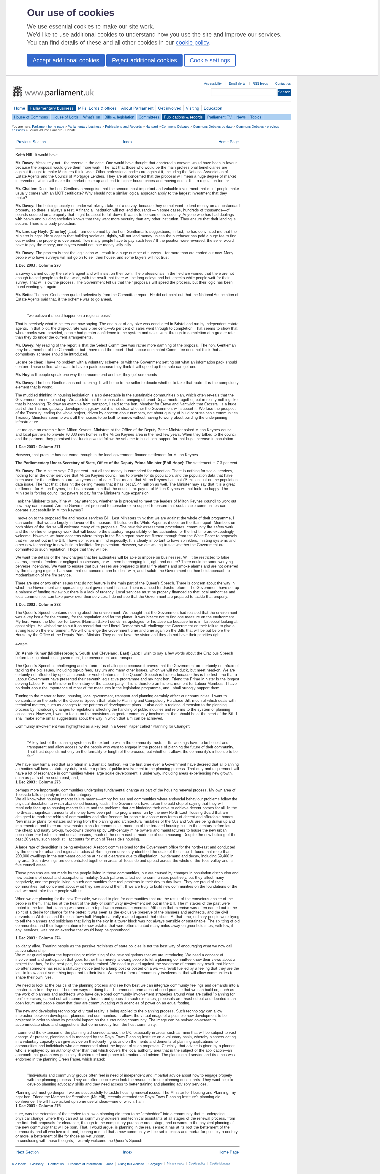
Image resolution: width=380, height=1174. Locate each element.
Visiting (192, 108)
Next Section (27, 1152)
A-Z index (19, 1164)
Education (213, 108)
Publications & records (183, 117)
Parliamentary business (52, 108)
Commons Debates (175, 126)
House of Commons (31, 117)
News (241, 117)
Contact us (283, 83)
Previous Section (31, 142)
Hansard (151, 126)
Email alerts (237, 83)
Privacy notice (175, 1163)
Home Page (228, 142)
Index (127, 142)
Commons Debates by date (212, 126)
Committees (149, 117)
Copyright (155, 1164)
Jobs (109, 1164)
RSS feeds (260, 83)
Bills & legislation (119, 117)
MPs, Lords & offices (97, 108)
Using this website (131, 1164)
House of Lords (66, 117)
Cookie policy (197, 1163)
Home (19, 108)
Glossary (37, 1164)
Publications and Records (123, 126)
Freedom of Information (85, 1164)
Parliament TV (219, 117)
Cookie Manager (220, 1163)
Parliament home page (48, 126)
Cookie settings (210, 60)
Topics (256, 117)
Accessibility (213, 83)
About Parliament (137, 108)
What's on (91, 117)
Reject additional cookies (144, 60)
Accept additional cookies (66, 60)
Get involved (169, 108)
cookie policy (192, 42)
